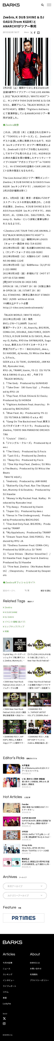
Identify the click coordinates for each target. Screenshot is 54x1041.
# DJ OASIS (8, 616)
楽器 (5, 997)
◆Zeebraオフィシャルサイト (19, 582)
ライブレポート (9, 986)
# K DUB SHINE (10, 612)
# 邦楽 (6, 631)
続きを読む (46, 590)
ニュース (6, 968)
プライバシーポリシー (39, 980)
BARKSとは (35, 962)
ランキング (7, 974)
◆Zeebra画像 (11, 124)
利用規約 (34, 974)
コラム (6, 992)
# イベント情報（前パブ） (14, 621)
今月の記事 (7, 962)
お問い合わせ (35, 968)
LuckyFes (7, 1003)
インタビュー (8, 980)
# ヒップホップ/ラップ (13, 626)
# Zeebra (7, 607)
